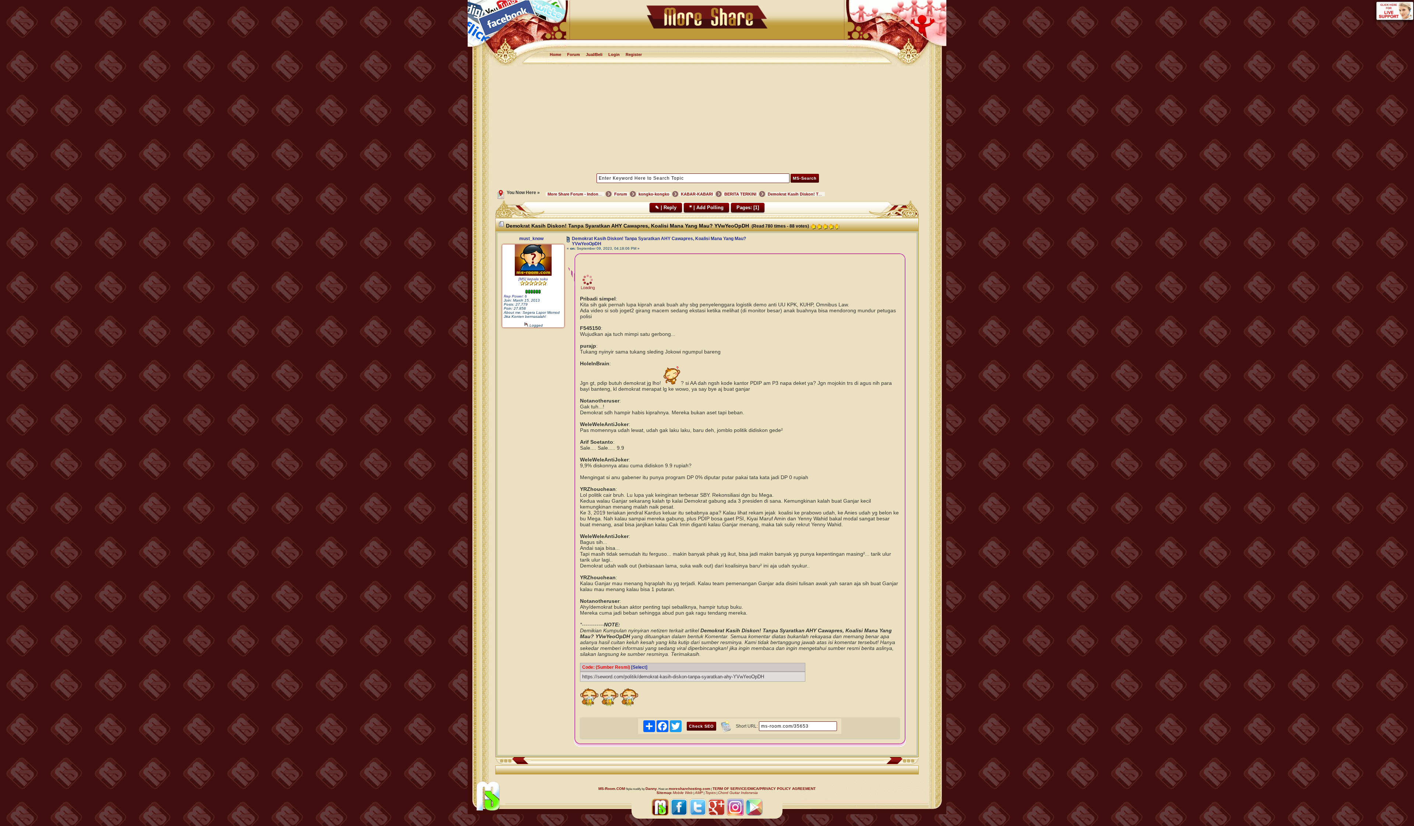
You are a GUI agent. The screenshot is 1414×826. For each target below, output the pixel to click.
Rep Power (513, 296)
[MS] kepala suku (533, 279)
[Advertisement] (707, 119)
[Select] (639, 667)
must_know (531, 238)
